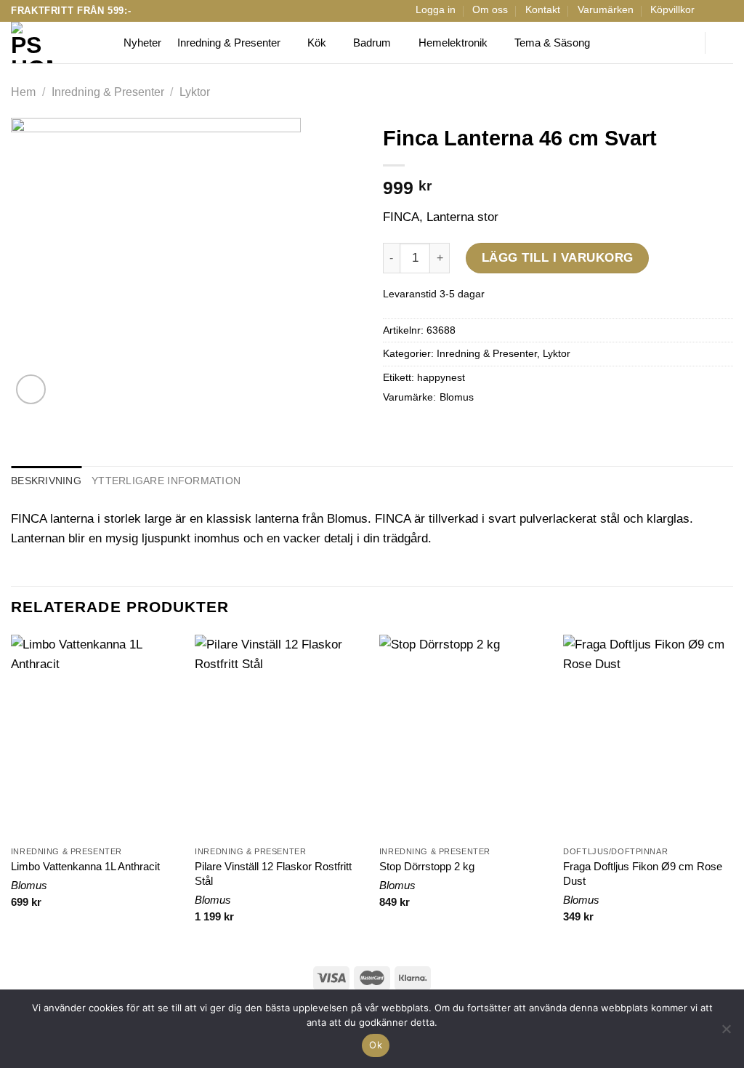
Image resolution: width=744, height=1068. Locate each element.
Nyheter (142, 42)
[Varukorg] (726, 43)
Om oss (490, 9)
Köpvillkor (672, 9)
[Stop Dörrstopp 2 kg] (464, 736)
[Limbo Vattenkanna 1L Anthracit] (96, 736)
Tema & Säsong (552, 42)
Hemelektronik (453, 42)
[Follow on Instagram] (725, 10)
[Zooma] (31, 389)
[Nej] (726, 1033)
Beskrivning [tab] (46, 480)
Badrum (372, 42)
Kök (316, 42)
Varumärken (606, 9)
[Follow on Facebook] (711, 10)
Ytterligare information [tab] (166, 480)
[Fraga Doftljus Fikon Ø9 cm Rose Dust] (648, 736)
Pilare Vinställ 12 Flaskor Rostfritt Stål (273, 873)
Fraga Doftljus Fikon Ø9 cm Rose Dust (642, 873)
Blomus (457, 397)
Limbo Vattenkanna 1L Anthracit (85, 866)
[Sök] (684, 43)
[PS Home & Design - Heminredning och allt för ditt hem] (56, 42)
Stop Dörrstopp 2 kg (426, 866)
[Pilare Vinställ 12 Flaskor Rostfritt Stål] (280, 736)
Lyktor (194, 92)
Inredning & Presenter (228, 42)
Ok (375, 1045)
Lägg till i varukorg (558, 258)
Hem (23, 92)
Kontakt (542, 9)
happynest (441, 377)
